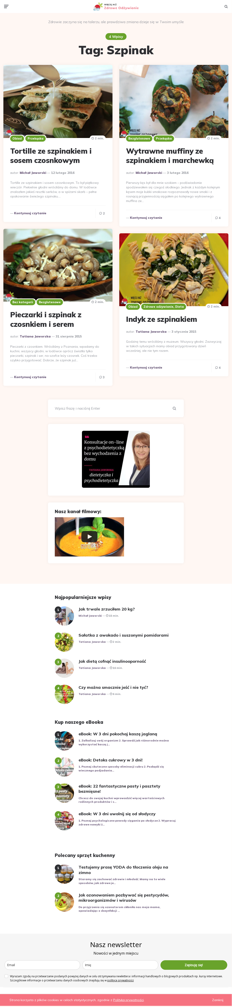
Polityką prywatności (128, 1000)
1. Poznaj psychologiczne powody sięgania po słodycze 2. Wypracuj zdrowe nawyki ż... (127, 822)
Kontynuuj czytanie (30, 213)
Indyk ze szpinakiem (161, 319)
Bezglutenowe (139, 138)
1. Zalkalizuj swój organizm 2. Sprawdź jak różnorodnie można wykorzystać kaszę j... (124, 742)
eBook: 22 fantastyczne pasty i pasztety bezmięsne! (119, 788)
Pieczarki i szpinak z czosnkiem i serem (45, 319)
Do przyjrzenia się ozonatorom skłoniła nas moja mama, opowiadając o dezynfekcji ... (119, 909)
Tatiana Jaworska (35, 336)
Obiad (17, 138)
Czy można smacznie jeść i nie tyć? (113, 687)
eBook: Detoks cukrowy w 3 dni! (111, 760)
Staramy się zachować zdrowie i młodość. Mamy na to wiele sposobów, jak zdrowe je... (122, 881)
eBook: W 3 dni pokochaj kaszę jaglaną (118, 733)
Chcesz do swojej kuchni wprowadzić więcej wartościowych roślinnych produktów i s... (122, 800)
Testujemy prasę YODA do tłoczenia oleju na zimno (123, 869)
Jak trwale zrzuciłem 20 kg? (107, 609)
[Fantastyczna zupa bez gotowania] (89, 536)
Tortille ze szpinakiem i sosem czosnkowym (50, 155)
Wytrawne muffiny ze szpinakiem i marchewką (170, 155)
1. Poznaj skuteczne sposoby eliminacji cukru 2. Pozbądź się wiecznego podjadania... (121, 768)
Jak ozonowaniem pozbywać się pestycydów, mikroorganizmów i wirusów (124, 897)
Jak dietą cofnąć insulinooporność (112, 661)
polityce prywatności (120, 980)
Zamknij (217, 1000)
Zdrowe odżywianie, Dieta (164, 306)
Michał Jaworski (33, 173)
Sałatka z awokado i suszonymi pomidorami (124, 635)
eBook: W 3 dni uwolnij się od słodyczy (117, 813)
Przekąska (35, 138)
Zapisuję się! (194, 965)
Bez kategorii (22, 302)
